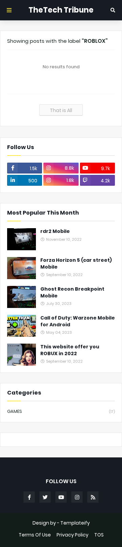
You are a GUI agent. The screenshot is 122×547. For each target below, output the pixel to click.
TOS (99, 535)
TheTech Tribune (61, 10)
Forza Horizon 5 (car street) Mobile (76, 263)
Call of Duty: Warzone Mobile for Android (77, 321)
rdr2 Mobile (55, 231)
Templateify (75, 522)
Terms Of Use (35, 535)
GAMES (61, 411)
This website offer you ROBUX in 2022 (69, 350)
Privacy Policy (72, 535)
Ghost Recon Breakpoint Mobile (72, 292)
